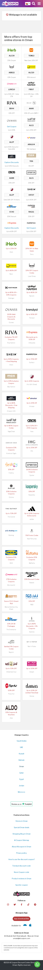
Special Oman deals (21, 827)
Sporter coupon (21, 885)
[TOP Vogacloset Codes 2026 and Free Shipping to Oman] (31, 119)
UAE (21, 747)
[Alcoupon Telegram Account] (35, 904)
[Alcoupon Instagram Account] (8, 904)
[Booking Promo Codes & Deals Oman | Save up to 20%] (11, 530)
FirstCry (11, 473)
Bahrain (21, 760)
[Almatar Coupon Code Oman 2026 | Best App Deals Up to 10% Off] (31, 137)
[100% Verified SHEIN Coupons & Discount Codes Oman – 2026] (31, 189)
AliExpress (32, 343)
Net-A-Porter (32, 646)
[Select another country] (27, 3)
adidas (32, 519)
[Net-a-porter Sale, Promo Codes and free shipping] (32, 642)
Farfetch (31, 362)
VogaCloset (11, 431)
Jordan (21, 786)
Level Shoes (32, 276)
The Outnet (11, 517)
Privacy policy (21, 853)
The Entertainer (11, 629)
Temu (32, 254)
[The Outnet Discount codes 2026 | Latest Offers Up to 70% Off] (11, 509)
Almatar (31, 406)
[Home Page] (10, 3)
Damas (32, 696)
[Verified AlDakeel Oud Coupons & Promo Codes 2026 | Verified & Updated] (11, 663)
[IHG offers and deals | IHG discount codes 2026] (32, 443)
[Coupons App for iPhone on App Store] (30, 925)
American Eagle (11, 453)
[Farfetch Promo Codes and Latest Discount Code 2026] (31, 223)
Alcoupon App (21, 913)
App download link (21, 918)
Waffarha (32, 563)
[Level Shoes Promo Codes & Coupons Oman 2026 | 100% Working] (11, 67)
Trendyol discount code (21, 866)
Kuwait (21, 754)
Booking (11, 535)
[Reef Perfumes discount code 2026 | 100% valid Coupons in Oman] (32, 530)
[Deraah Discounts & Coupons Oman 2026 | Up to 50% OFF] (32, 663)
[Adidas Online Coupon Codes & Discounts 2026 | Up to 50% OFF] (32, 509)
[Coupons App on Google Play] (25, 925)
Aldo (11, 718)
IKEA (11, 563)
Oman (21, 766)
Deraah (32, 672)
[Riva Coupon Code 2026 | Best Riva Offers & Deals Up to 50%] (11, 103)
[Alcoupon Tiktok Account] (28, 904)
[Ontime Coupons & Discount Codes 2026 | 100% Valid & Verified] (11, 487)
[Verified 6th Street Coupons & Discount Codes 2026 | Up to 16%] (11, 136)
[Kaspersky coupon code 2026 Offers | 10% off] (32, 487)
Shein (11, 365)
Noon (11, 274)
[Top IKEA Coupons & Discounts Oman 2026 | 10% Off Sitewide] (11, 552)
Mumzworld (11, 585)
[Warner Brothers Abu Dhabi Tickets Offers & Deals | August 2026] (11, 596)
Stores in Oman (22, 821)
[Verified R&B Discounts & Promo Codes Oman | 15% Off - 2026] (32, 596)
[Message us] (37, 964)
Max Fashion (11, 387)
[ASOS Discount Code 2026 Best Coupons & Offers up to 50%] (11, 172)
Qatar (21, 773)
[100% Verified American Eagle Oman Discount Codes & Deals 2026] (11, 443)
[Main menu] (39, 3)
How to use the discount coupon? (21, 859)
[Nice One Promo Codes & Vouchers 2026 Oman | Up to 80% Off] (31, 103)
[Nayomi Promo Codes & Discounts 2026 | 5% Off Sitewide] (11, 642)
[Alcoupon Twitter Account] (14, 904)
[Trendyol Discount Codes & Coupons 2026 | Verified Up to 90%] (32, 309)
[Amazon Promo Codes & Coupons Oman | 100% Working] (11, 156)
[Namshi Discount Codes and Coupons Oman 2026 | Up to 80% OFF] (31, 84)
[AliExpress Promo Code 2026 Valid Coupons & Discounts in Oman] (11, 223)
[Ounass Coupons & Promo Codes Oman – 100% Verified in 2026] (11, 120)
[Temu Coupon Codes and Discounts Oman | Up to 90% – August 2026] (31, 50)
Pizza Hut (11, 694)
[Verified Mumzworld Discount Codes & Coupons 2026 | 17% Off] (11, 84)
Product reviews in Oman (21, 879)
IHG (32, 451)
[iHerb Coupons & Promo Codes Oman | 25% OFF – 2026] (11, 50)
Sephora (31, 632)
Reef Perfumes (32, 539)
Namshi (31, 296)
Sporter (32, 475)
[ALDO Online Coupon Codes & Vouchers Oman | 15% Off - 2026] (11, 707)
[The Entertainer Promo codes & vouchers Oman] (11, 206)
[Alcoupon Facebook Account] (21, 904)
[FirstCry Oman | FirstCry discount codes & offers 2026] (11, 465)
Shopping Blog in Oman (22, 834)
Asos (31, 431)
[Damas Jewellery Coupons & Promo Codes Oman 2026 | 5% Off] (32, 685)
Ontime (11, 497)
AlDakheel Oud (11, 672)
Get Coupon (11, 127)
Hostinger (11, 298)
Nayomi (11, 652)
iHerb (11, 252)
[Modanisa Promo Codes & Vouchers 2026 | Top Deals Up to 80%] (31, 206)
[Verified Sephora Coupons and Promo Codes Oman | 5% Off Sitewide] (32, 619)
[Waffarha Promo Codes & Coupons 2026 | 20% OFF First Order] (32, 552)
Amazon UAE (11, 411)
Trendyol (32, 318)
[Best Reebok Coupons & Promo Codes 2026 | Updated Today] (32, 574)
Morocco (21, 792)
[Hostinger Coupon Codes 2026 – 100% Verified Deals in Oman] (11, 288)
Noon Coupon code (21, 872)
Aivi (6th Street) (32, 384)
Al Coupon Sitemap (21, 840)
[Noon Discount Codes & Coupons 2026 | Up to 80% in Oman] (31, 67)
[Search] (33, 3)
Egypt (21, 779)
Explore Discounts (12, 162)
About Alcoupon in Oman (21, 847)
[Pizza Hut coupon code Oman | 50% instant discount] (11, 685)
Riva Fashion (11, 343)
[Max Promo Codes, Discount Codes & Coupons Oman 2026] (31, 155)
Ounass (11, 322)
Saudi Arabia (21, 741)
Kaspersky (32, 495)
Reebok (31, 583)
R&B (31, 605)
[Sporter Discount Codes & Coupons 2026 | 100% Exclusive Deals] (31, 172)
